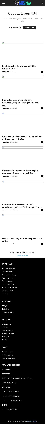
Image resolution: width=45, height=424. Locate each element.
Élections (5, 294)
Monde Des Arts (7, 330)
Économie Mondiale (9, 268)
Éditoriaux (5, 309)
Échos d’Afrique (7, 281)
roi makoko (5, 71)
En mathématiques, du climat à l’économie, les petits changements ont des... (20, 103)
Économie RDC (7, 272)
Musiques (5, 337)
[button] (3, 3)
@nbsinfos (22, 255)
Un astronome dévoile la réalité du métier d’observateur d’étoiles (21, 138)
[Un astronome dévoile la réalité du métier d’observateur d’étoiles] (22, 123)
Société (4, 327)
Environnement (7, 355)
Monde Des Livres (8, 334)
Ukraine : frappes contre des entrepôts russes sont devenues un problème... (20, 172)
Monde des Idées (8, 312)
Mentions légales (32, 421)
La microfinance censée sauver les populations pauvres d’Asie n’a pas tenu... (22, 205)
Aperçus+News (7, 352)
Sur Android (6, 369)
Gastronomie (6, 324)
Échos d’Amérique (8, 284)
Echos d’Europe (7, 291)
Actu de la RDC (7, 278)
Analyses (5, 306)
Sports (4, 340)
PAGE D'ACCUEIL (29, 27)
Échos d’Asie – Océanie (10, 287)
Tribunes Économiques (10, 275)
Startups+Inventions (9, 358)
